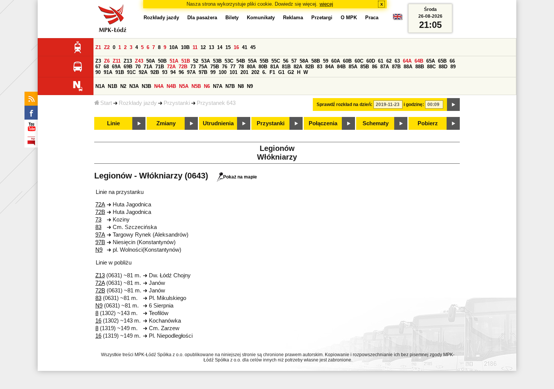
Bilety (232, 17)
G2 (291, 72)
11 (195, 47)
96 (181, 72)
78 (241, 66)
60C (359, 61)
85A (353, 66)
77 (233, 66)
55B (264, 61)
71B (159, 66)
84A (329, 66)
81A (274, 66)
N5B (196, 86)
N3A (134, 86)
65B (442, 61)
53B (217, 61)
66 (452, 61)
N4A (159, 86)
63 (397, 61)
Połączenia (323, 123)
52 (195, 61)
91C (131, 72)
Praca (371, 17)
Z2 (107, 47)
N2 (123, 86)
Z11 (117, 61)
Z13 (128, 61)
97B (203, 72)
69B (128, 66)
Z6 (107, 61)
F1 (272, 72)
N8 (241, 86)
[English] (397, 19)
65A (430, 61)
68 (106, 66)
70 (138, 66)
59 (325, 61)
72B (183, 66)
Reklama (293, 17)
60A (335, 61)
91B (119, 72)
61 (380, 61)
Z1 (98, 47)
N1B (112, 86)
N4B (171, 86)
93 (164, 72)
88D (443, 66)
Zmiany (166, 123)
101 (233, 72)
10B (185, 47)
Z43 (139, 61)
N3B (146, 86)
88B (419, 66)
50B (162, 61)
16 (236, 47)
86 (374, 66)
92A (143, 72)
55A (252, 61)
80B (263, 66)
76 (224, 66)
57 (294, 61)
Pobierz (428, 123)
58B (315, 61)
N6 (207, 86)
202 (255, 72)
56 (285, 61)
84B (341, 66)
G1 (281, 72)
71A (148, 66)
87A (384, 66)
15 (228, 47)
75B (214, 66)
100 (222, 72)
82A (298, 66)
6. (264, 72)
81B (286, 66)
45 (253, 47)
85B (364, 66)
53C (229, 61)
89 (453, 66)
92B (154, 72)
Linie (113, 123)
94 (173, 72)
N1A (100, 86)
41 (244, 47)
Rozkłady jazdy (138, 103)
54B (240, 61)
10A (173, 47)
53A (205, 61)
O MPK (349, 17)
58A (304, 61)
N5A (183, 86)
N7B (230, 86)
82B (309, 66)
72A (171, 66)
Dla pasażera (202, 17)
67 (98, 66)
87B (396, 66)
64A (407, 61)
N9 (250, 86)
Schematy (376, 123)
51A (174, 61)
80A (251, 66)
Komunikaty (261, 17)
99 (213, 72)
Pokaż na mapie (240, 177)
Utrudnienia (218, 123)
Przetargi (321, 17)
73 (193, 66)
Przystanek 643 (216, 103)
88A (408, 66)
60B (347, 61)
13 (211, 47)
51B (185, 61)
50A (150, 61)
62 (389, 61)
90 (98, 72)
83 (319, 66)
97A (191, 72)
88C (431, 66)
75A (203, 66)
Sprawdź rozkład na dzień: (344, 104)
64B (419, 61)
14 (219, 47)
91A (108, 72)
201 (244, 72)
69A (116, 66)
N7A (217, 86)
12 (203, 47)
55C (275, 61)
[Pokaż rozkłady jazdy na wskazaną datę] (453, 104)
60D (370, 61)
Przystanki (177, 103)
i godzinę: (414, 104)
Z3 (98, 61)
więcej (326, 4)
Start (106, 103)
